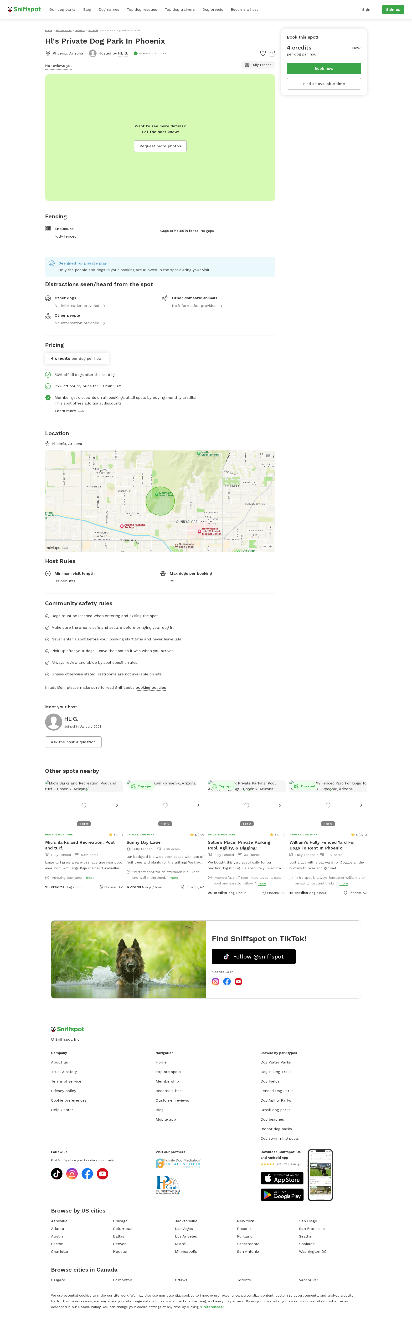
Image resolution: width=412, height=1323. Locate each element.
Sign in (368, 9)
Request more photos (160, 146)
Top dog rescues (142, 9)
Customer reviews (172, 1100)
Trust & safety (64, 1071)
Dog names (109, 9)
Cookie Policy (89, 1307)
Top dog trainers (180, 9)
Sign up (393, 9)
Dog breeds (212, 9)
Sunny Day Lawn (144, 842)
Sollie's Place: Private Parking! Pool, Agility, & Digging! (240, 845)
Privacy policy (63, 1090)
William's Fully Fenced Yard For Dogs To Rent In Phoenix (322, 845)
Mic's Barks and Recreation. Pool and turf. (79, 845)
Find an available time (324, 83)
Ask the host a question (73, 742)
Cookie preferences (69, 1100)
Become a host (244, 9)
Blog (87, 9)
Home (161, 1062)
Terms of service (66, 1081)
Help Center (62, 1110)
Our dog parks (62, 9)
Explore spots (168, 1071)
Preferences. (212, 1307)
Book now (324, 68)
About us (59, 1062)
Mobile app (166, 1119)
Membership (167, 1081)
